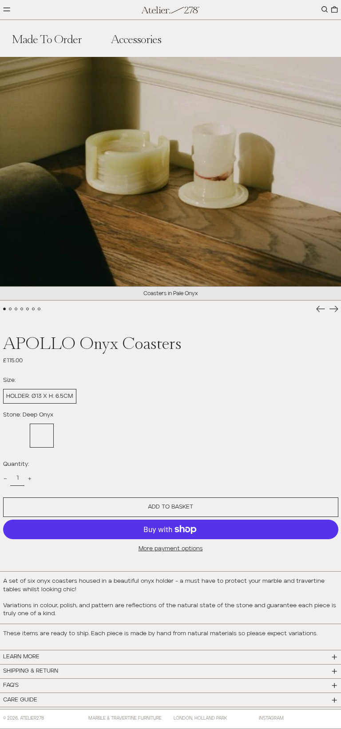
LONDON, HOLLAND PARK (200, 718)
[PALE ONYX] (15, 436)
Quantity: (16, 464)
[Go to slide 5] (27, 309)
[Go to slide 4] (22, 309)
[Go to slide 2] (10, 309)
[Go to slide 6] (33, 309)
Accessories (136, 38)
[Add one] (29, 478)
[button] (324, 10)
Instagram (271, 718)
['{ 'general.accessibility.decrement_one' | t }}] (5, 478)
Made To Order (47, 38)
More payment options (171, 549)
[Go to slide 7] (39, 309)
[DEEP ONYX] (42, 436)
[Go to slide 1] (4, 309)
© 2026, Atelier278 (23, 718)
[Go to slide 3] (16, 309)
